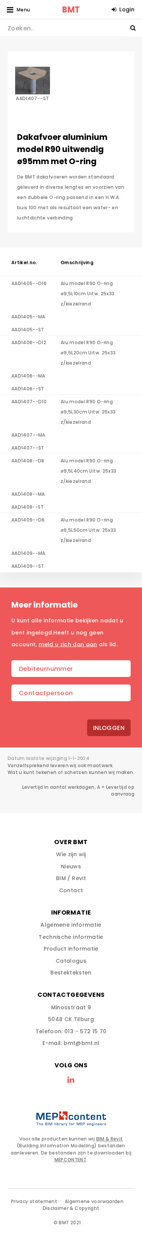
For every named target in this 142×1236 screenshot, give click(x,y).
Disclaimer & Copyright (71, 1208)
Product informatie (71, 948)
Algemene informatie (71, 925)
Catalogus (71, 961)
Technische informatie (71, 937)
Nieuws (71, 866)
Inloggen (109, 728)
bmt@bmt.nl (82, 1043)
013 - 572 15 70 (85, 1031)
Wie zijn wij (71, 854)
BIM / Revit (71, 878)
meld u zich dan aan (68, 644)
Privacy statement (34, 1201)
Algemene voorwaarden (94, 1201)
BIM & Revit (109, 1139)
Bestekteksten (71, 972)
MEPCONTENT (71, 1159)
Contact (71, 890)
